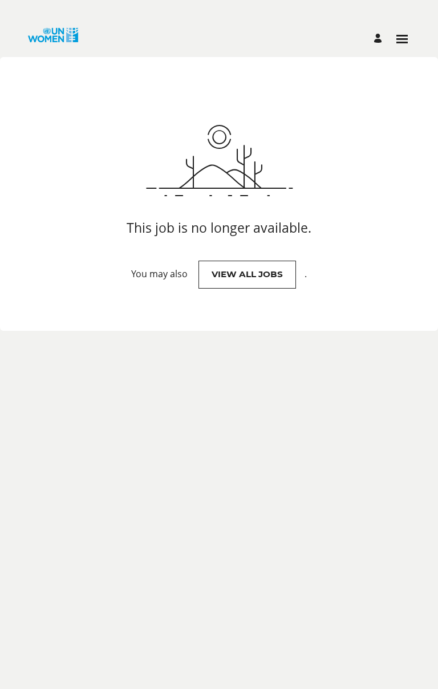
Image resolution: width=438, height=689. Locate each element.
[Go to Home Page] (53, 38)
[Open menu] (402, 39)
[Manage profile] (379, 39)
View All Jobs (247, 274)
